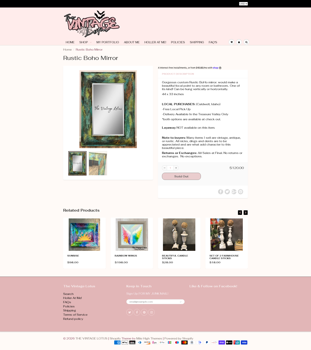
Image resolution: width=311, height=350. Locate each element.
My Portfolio (108, 42)
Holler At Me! (155, 42)
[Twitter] (129, 312)
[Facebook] (137, 312)
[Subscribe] (180, 301)
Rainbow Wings (126, 255)
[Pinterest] (144, 312)
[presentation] (240, 212)
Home (70, 42)
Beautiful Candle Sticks (175, 257)
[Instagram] (151, 312)
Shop (84, 42)
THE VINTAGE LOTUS (91, 338)
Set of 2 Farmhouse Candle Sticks (224, 257)
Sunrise (73, 255)
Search (68, 294)
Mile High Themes (149, 338)
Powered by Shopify (178, 338)
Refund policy (73, 319)
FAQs (67, 302)
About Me (132, 42)
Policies (178, 42)
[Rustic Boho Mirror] (108, 109)
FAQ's (213, 42)
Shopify (115, 338)
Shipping (197, 42)
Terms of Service (75, 314)
